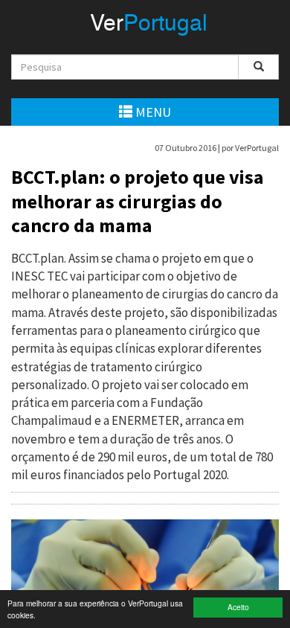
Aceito (238, 606)
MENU (151, 112)
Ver (148, 24)
